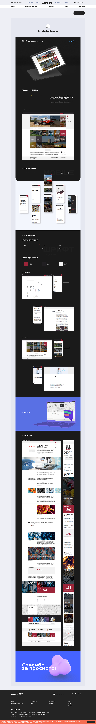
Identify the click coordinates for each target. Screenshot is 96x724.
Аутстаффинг (81, 6)
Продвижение (50, 6)
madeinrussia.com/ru (48, 33)
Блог (37, 2)
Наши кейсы (19, 13)
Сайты (13, 6)
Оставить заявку (17, 2)
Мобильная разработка (31, 6)
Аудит (66, 6)
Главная (13, 13)
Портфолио (30, 2)
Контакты (66, 2)
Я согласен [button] (91, 721)
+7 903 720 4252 (77, 3)
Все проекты (79, 13)
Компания (57, 2)
